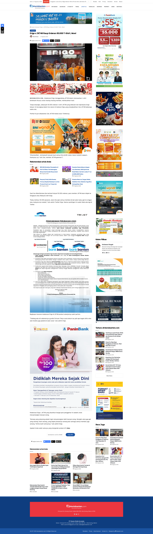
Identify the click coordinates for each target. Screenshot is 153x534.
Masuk (120, 1)
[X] (2, 28)
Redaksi (95, 1)
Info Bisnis (54, 6)
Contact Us (104, 531)
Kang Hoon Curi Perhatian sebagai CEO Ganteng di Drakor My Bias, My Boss (113, 359)
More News (109, 375)
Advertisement (97, 531)
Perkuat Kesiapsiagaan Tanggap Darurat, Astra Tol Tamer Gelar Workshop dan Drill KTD (71, 1)
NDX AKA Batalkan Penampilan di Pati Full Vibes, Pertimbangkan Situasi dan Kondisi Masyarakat (49, 170)
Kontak (115, 1)
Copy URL (70, 434)
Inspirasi (99, 6)
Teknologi (92, 6)
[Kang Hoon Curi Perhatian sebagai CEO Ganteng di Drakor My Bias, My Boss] (100, 360)
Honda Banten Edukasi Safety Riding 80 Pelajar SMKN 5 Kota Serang (114, 351)
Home (32, 27)
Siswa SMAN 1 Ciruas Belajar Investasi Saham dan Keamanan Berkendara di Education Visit (82, 487)
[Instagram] (109, 253)
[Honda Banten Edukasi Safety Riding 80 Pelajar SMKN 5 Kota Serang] (100, 352)
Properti (106, 6)
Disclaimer (110, 1)
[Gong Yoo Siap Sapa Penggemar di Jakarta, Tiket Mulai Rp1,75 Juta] (100, 344)
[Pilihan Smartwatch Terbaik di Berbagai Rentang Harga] (82, 458)
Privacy (104, 1)
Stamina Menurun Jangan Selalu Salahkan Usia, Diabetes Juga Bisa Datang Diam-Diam (82, 182)
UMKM (112, 6)
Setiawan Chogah (107, 244)
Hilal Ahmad (35, 36)
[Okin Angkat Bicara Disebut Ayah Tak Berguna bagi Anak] (39, 458)
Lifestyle (83, 6)
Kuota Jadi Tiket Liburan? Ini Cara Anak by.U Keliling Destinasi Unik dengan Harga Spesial (60, 467)
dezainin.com (120, 531)
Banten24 (119, 6)
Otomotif (70, 6)
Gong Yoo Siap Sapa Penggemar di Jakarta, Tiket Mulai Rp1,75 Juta (114, 344)
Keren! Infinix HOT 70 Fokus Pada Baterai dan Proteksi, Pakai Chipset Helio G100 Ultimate (116, 460)
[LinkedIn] (105, 253)
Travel (77, 6)
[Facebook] (103, 253)
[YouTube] (107, 253)
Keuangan (62, 6)
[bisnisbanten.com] (40, 7)
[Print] (2, 31)
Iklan (100, 1)
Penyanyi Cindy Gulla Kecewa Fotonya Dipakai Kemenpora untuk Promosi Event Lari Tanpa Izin (49, 182)
